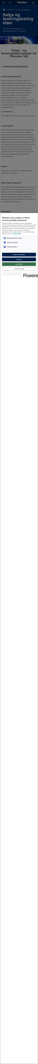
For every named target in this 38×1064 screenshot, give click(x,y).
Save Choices (19, 264)
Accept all (19, 259)
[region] (19, 638)
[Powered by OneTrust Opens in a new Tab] (30, 274)
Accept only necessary (19, 254)
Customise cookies (19, 268)
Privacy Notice (17, 233)
